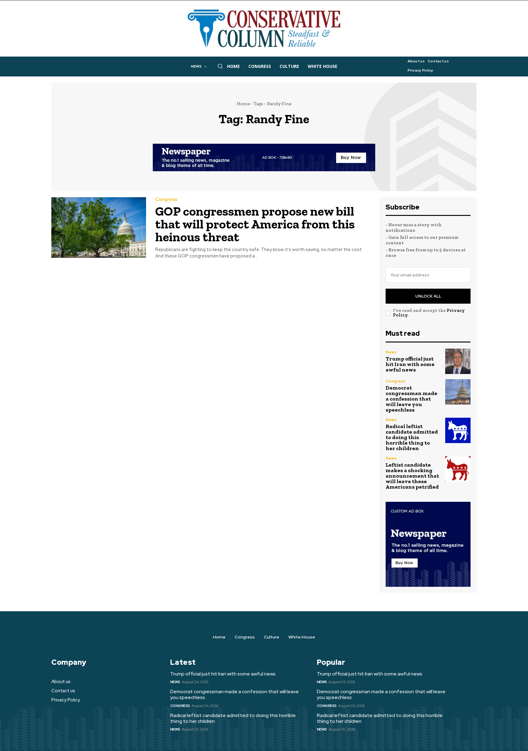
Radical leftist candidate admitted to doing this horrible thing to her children (412, 437)
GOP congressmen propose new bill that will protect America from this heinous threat (255, 224)
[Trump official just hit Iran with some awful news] (458, 361)
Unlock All (428, 296)
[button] (220, 66)
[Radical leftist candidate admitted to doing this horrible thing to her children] (458, 430)
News (391, 352)
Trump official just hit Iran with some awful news (410, 364)
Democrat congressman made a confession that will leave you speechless (411, 398)
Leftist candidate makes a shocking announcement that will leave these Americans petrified (412, 475)
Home (243, 103)
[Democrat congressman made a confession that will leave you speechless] (458, 392)
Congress (166, 199)
